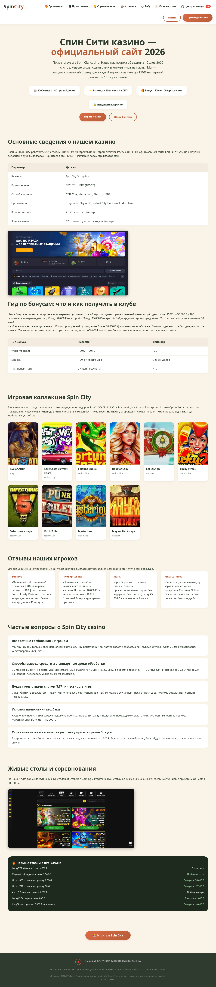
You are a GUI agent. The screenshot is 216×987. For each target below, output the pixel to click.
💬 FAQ (145, 6)
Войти (172, 17)
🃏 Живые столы (165, 6)
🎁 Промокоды (54, 6)
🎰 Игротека (128, 6)
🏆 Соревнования (105, 6)
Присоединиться (198, 17)
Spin (13, 6)
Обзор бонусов (123, 116)
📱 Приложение (78, 6)
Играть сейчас (92, 116)
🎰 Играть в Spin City (108, 941)
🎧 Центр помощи (195, 6)
